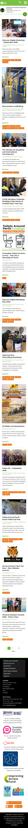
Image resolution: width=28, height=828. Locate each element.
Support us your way (9, 663)
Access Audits (11, 109)
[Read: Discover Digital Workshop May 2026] (14, 289)
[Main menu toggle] (25, 2)
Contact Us (6, 676)
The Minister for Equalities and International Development (13, 152)
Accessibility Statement (10, 668)
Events (17, 45)
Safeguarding (7, 673)
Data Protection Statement (10, 671)
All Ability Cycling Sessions (13, 426)
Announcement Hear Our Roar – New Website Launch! (13, 568)
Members (21, 206)
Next (14, 651)
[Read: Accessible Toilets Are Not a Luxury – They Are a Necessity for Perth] (14, 237)
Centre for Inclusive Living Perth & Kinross (16, 8)
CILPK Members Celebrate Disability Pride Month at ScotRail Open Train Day (13, 201)
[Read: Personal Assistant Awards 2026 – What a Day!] (14, 604)
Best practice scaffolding (12, 106)
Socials (9, 474)
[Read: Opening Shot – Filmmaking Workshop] (14, 338)
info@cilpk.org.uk (11, 705)
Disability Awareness (12, 156)
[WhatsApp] (5, 3)
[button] (20, 3)
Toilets (9, 260)
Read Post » (5, 57)
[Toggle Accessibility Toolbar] (25, 14)
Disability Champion (12, 110)
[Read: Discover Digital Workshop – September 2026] (14, 27)
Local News (21, 45)
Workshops (4, 46)
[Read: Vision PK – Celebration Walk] (14, 457)
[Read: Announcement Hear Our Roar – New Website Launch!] (14, 554)
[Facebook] (2, 3)
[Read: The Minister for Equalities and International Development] (14, 139)
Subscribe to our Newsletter (11, 660)
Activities (10, 429)
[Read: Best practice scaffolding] (14, 84)
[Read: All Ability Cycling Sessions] (14, 403)
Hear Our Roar (11, 573)
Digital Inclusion (11, 45)
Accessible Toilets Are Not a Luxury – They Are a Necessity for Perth (13, 255)
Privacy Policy (7, 666)
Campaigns (17, 109)
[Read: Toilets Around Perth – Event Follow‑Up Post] (14, 506)
